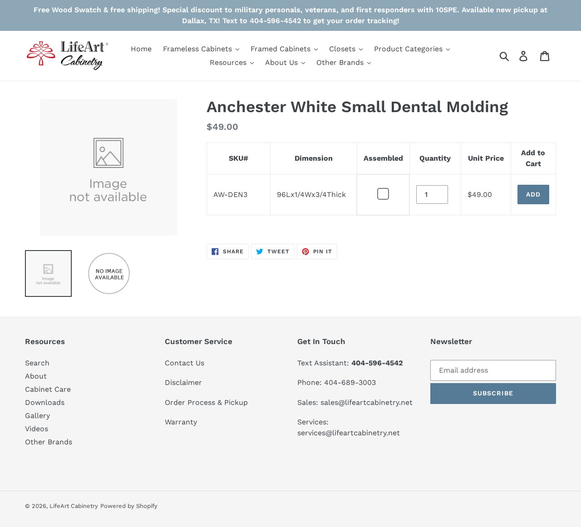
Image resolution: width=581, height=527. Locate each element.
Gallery (37, 415)
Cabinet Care (48, 389)
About (36, 376)
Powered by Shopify (129, 505)
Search (37, 363)
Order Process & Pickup (206, 402)
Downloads (44, 402)
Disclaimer (183, 382)
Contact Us (184, 363)
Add (533, 194)
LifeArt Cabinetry (73, 505)
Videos (36, 428)
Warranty (181, 422)
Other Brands (48, 442)
